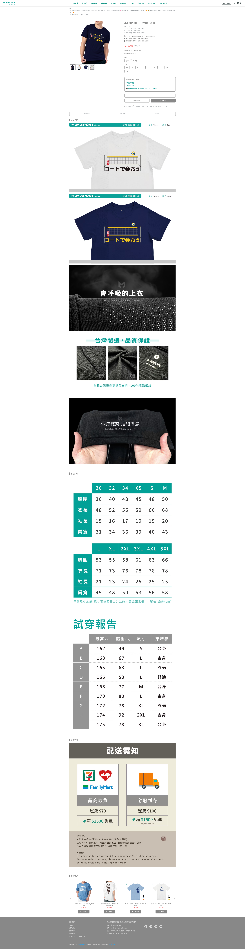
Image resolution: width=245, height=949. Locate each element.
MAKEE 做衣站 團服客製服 (77, 937)
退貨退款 (72, 928)
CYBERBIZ (112, 944)
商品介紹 (87, 114)
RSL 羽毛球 (163, 3)
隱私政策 (72, 931)
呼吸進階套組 (130, 83)
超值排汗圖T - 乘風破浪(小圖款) (161, 904)
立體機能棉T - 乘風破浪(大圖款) (84, 904)
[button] (119, 42)
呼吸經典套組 (130, 86)
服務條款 (72, 934)
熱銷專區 (113, 3)
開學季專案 (104, 3)
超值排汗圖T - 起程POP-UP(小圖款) (135, 904)
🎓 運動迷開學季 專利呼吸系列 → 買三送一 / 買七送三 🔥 (143, 89)
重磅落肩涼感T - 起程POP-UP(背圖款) (109, 904)
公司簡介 (72, 925)
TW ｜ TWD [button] (226, 3)
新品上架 (85, 3)
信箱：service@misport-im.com (117, 928)
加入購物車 (136, 101)
